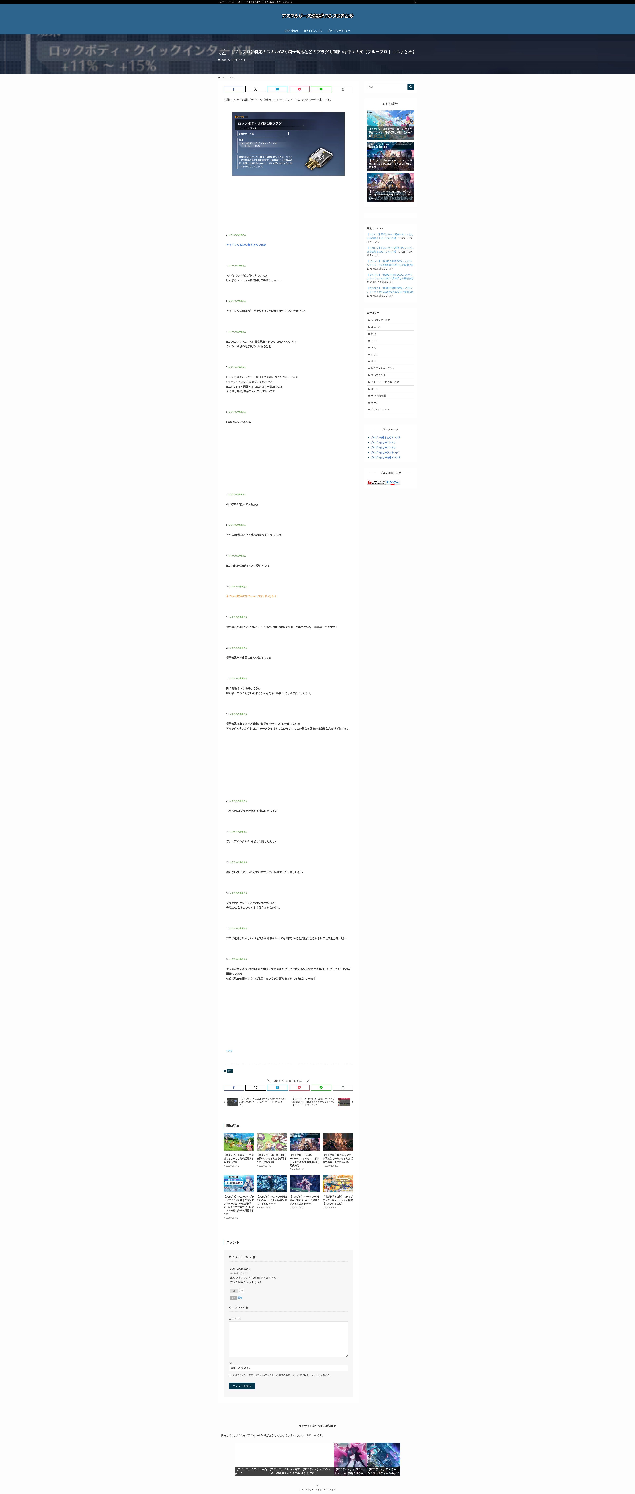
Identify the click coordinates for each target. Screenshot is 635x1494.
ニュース (376, 327)
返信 (233, 1298)
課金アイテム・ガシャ (382, 368)
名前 (231, 1362)
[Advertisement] (288, 204)
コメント (235, 1318)
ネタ (373, 361)
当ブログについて (380, 409)
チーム (374, 402)
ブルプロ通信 (378, 375)
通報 (240, 1297)
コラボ (374, 389)
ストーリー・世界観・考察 (385, 382)
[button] (234, 89)
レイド (374, 340)
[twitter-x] (414, 2)
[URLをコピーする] (343, 89)
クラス (374, 354)
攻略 (373, 347)
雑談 (224, 60)
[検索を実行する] (410, 87)
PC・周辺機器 (378, 395)
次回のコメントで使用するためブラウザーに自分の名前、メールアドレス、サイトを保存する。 (282, 1375)
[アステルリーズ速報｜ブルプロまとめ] (317, 16)
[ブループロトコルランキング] (376, 484)
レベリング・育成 (380, 320)
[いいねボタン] (234, 1291)
